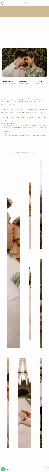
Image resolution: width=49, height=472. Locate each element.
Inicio (19, 2)
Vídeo (28, 2)
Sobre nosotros (34, 2)
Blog (45, 2)
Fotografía (23, 2)
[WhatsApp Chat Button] (3, 469)
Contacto (41, 2)
